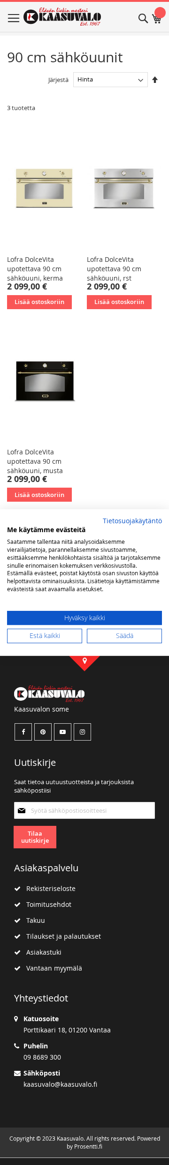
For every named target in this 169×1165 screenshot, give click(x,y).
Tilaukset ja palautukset (61, 936)
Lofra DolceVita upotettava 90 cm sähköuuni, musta (35, 461)
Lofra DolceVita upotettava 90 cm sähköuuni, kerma (35, 268)
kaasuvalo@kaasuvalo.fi (60, 1084)
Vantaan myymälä (51, 968)
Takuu (33, 920)
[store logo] (62, 16)
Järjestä (58, 79)
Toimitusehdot (46, 904)
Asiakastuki (41, 952)
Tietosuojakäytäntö (132, 521)
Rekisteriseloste (48, 888)
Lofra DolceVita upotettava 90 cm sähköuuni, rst (114, 268)
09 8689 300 (42, 1057)
